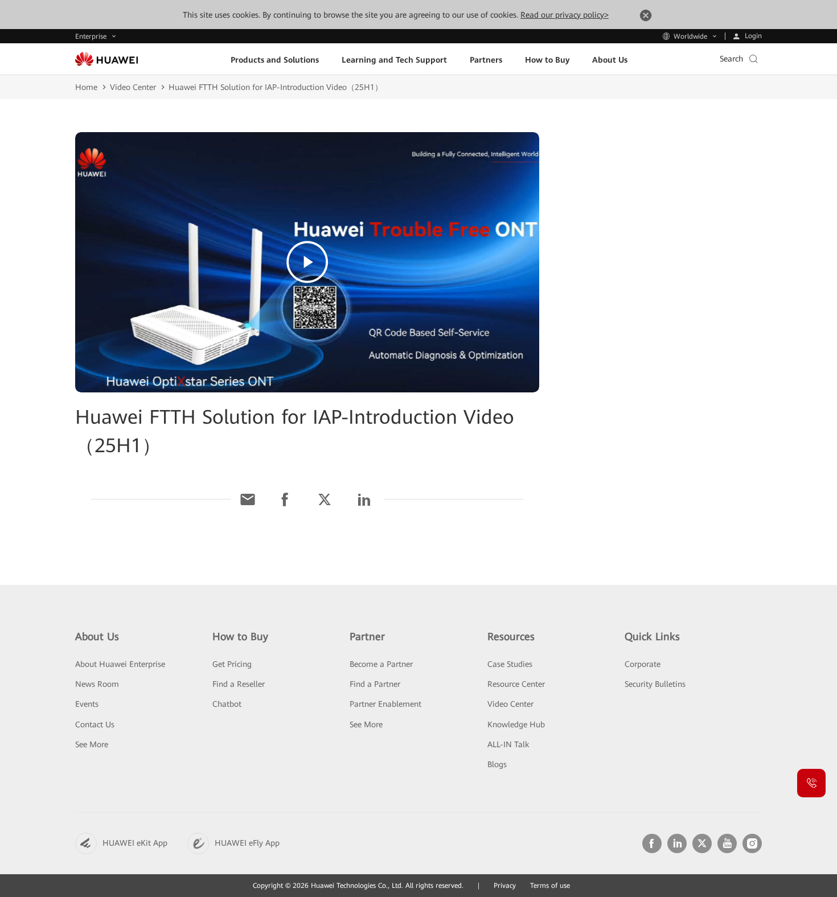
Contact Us (94, 724)
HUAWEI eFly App (247, 842)
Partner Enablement (385, 703)
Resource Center (516, 684)
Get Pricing (232, 664)
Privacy (505, 886)
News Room (97, 684)
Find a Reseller (238, 684)
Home (86, 87)
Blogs (497, 764)
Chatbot (226, 703)
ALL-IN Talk (508, 744)
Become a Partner (381, 664)
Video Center (133, 87)
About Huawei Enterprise (120, 664)
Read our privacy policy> (564, 14)
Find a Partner (375, 684)
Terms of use (550, 886)
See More (91, 744)
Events (87, 703)
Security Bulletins (655, 684)
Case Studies (509, 664)
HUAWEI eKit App (134, 842)
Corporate (642, 664)
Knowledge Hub (516, 724)
